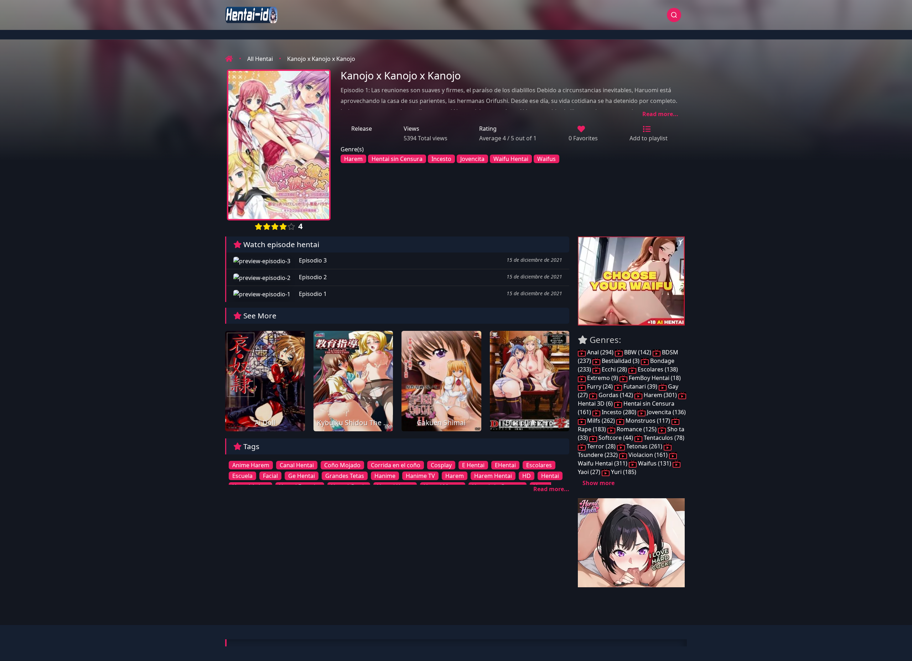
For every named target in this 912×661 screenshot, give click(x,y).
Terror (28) (601, 446)
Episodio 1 (312, 294)
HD (526, 476)
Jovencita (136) (666, 412)
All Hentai (260, 59)
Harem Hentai (493, 476)
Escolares (539, 465)
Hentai (550, 476)
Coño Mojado (342, 465)
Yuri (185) (623, 472)
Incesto (441, 159)
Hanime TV (420, 476)
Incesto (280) (619, 412)
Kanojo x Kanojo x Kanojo (321, 59)
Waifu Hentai (510, 159)
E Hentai (473, 465)
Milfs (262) (601, 421)
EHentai (505, 465)
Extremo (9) (603, 378)
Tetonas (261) (644, 446)
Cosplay (441, 465)
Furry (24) (600, 386)
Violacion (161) (648, 455)
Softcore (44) (615, 438)
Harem (353, 159)
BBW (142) (638, 352)
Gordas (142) (615, 395)
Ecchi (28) (614, 369)
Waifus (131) (655, 463)
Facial (270, 476)
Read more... (660, 114)
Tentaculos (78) (663, 438)
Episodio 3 (312, 260)
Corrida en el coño (395, 465)
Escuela (242, 476)
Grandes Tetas (344, 476)
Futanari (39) (640, 386)
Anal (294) (600, 352)
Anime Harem (250, 465)
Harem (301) (660, 395)
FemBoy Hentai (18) (654, 378)
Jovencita (472, 159)
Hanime (384, 476)
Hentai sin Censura (397, 159)
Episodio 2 (312, 277)
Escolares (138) (657, 369)
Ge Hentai (301, 476)
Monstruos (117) (648, 421)
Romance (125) (636, 429)
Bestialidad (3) (620, 361)
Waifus (546, 159)
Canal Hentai (297, 465)
